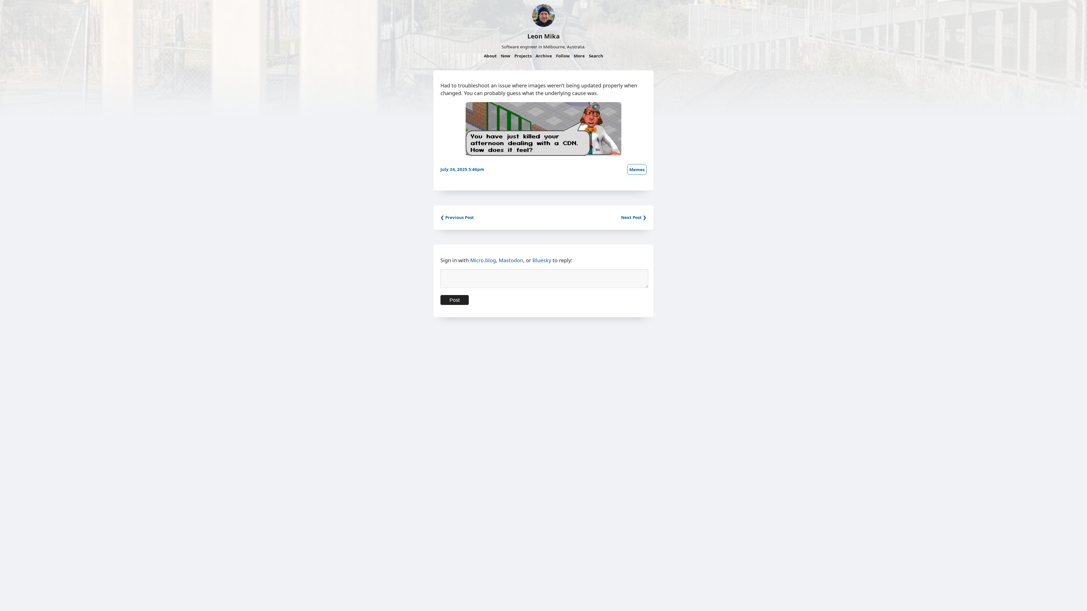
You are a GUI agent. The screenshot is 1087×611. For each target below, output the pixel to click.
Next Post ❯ (634, 217)
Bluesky (541, 260)
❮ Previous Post (457, 217)
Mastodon (511, 260)
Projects (523, 56)
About (490, 56)
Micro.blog (483, 260)
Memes (637, 169)
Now (505, 56)
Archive (544, 56)
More (579, 56)
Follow (563, 56)
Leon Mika (543, 36)
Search (596, 56)
